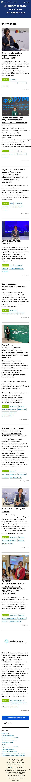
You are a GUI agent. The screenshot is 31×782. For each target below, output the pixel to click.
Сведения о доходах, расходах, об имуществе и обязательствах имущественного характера (13, 754)
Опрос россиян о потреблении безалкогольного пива (15, 286)
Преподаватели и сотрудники (9, 740)
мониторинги (13, 151)
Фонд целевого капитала (8, 749)
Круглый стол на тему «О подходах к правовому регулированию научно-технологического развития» (14, 432)
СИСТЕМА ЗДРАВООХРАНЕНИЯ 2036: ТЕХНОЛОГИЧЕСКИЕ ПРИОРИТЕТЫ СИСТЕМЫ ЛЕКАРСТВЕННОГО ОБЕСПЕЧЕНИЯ (14, 587)
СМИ (11, 203)
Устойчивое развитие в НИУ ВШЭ (10, 738)
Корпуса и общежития (7, 742)
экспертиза (5, 86)
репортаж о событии (7, 416)
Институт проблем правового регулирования (15, 9)
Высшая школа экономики (10, 2)
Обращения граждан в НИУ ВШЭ (10, 747)
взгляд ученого (22, 83)
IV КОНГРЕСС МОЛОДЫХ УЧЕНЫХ (13, 509)
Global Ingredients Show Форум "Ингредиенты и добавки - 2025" (12, 55)
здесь (11, 767)
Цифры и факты (5, 733)
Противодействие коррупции (9, 751)
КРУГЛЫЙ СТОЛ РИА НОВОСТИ (11, 242)
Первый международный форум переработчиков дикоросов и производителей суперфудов (14, 121)
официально (21, 313)
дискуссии (13, 79)
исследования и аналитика (9, 83)
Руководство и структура (8, 735)
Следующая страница (15, 717)
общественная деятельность (10, 707)
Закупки (4, 744)
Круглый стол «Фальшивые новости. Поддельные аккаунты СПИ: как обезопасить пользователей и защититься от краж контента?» (14, 175)
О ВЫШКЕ (5, 731)
